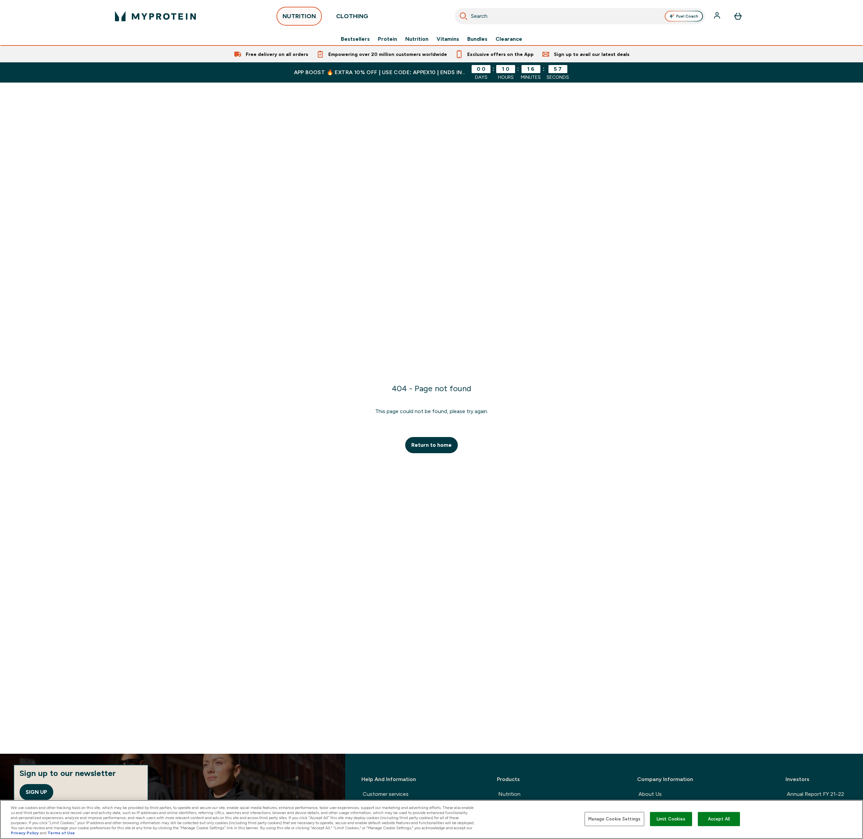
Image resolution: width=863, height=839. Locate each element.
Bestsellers (355, 39)
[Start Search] (463, 16)
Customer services (386, 794)
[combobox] (580, 16)
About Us (650, 794)
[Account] (718, 16)
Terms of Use (61, 833)
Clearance (509, 39)
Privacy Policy (25, 833)
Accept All (719, 818)
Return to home (431, 445)
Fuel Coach (687, 16)
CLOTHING (352, 16)
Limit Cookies (671, 818)
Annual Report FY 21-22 (815, 794)
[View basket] (738, 16)
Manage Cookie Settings (614, 818)
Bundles (477, 39)
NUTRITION (299, 16)
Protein (387, 39)
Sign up (36, 792)
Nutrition (416, 39)
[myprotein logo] (155, 16)
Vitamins (448, 39)
